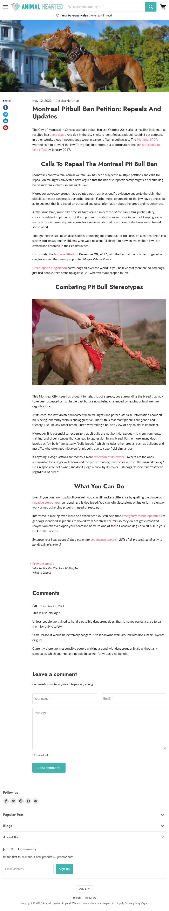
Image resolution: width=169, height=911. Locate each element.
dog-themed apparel (103, 539)
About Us (90, 897)
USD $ (82, 888)
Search (77, 897)
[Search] (150, 7)
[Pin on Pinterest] (5, 127)
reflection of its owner (109, 457)
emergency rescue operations (142, 516)
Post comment (49, 767)
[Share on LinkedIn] (5, 120)
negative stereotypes (46, 502)
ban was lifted (64, 254)
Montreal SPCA (147, 139)
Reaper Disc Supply (113, 903)
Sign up (64, 869)
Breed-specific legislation (49, 268)
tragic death (57, 134)
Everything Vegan (137, 903)
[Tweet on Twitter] (5, 114)
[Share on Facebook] (5, 107)
